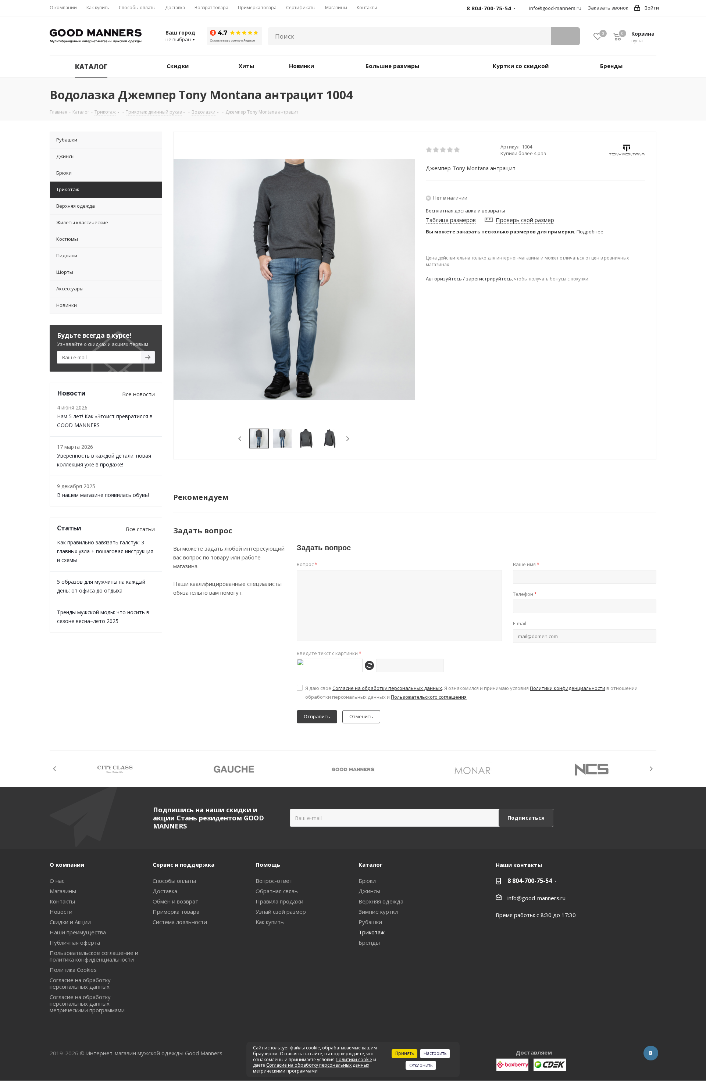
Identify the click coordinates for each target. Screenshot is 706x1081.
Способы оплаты (174, 880)
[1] (429, 150)
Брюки (367, 880)
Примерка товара (176, 911)
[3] (443, 150)
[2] (436, 150)
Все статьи (140, 529)
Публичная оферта (75, 942)
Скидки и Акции (70, 922)
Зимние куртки (378, 911)
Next (347, 438)
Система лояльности (180, 922)
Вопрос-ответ (274, 880)
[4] (450, 150)
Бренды (369, 942)
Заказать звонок (608, 7)
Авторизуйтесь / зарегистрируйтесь (469, 278)
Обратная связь (277, 891)
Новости (61, 911)
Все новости (138, 394)
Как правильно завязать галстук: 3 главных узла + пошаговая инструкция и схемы (105, 551)
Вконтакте (650, 1053)
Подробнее (590, 231)
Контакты (62, 901)
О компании (67, 864)
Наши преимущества (78, 932)
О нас (57, 880)
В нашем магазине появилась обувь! (103, 494)
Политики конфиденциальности (567, 688)
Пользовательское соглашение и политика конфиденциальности (94, 956)
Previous (240, 438)
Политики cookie (354, 1059)
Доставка (165, 891)
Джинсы (369, 891)
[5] (457, 150)
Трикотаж (372, 932)
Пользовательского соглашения (429, 697)
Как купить (270, 922)
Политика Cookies (73, 969)
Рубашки (370, 922)
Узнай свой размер (281, 911)
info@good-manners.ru (555, 8)
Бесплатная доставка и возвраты (465, 210)
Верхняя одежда (381, 901)
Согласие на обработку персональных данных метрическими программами (87, 1003)
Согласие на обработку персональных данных (387, 688)
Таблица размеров (451, 219)
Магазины (63, 891)
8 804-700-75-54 (529, 881)
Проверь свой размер (525, 219)
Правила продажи (279, 901)
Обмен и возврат (175, 901)
